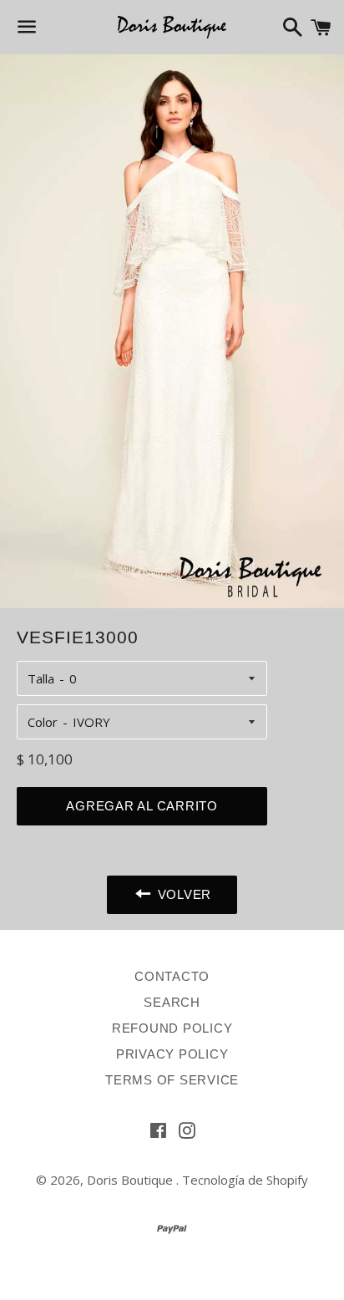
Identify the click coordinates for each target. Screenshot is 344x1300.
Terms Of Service (172, 1080)
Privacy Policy (172, 1054)
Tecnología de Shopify (245, 1179)
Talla (41, 678)
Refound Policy (172, 1028)
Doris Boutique (131, 1179)
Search (172, 1002)
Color (43, 721)
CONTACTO (172, 976)
